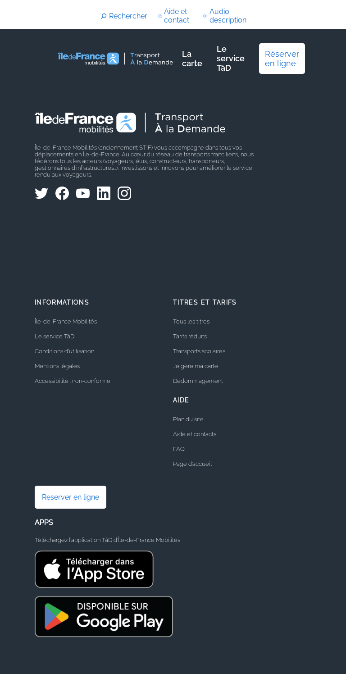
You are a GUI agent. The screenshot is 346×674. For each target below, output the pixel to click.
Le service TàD (231, 58)
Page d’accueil (192, 463)
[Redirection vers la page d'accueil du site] (116, 58)
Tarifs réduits (190, 336)
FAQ (179, 449)
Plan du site (188, 419)
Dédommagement (198, 381)
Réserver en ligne (282, 58)
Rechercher (128, 16)
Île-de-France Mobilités (66, 321)
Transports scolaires (199, 351)
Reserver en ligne (70, 497)
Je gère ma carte (195, 366)
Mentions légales (57, 366)
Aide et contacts (194, 434)
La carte (192, 58)
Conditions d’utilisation (64, 351)
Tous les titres (191, 321)
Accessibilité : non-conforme (72, 381)
